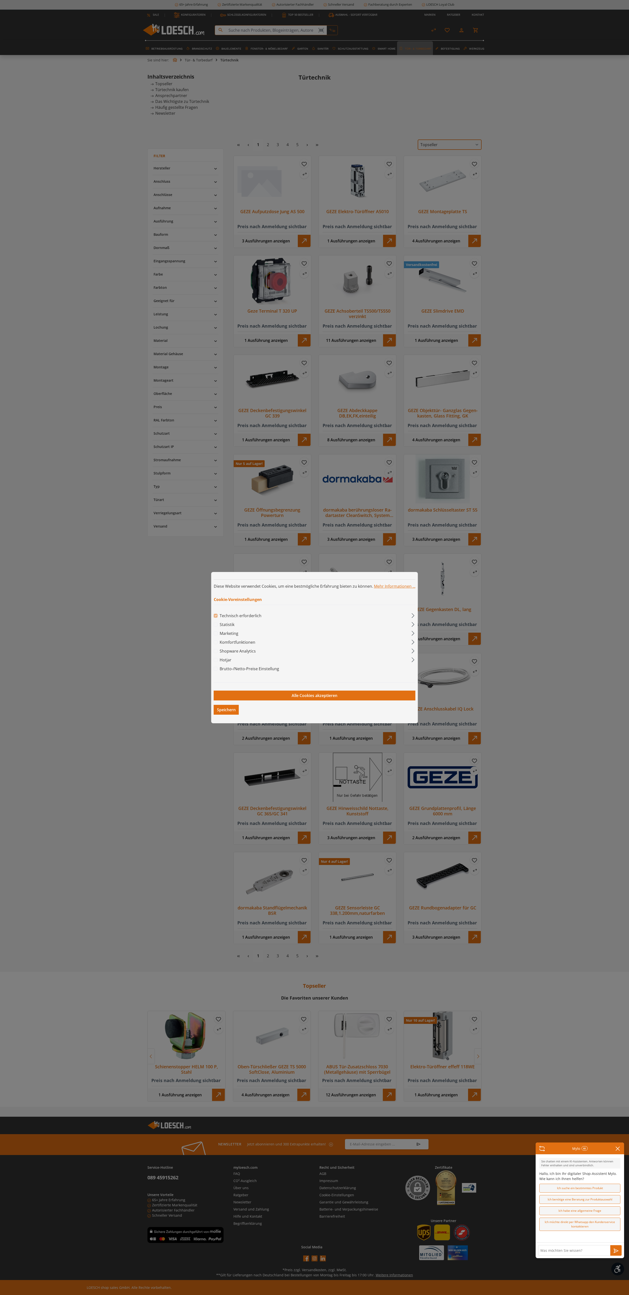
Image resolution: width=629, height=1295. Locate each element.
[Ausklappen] (413, 615)
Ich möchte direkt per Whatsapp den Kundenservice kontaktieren (580, 1224)
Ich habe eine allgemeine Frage (579, 1211)
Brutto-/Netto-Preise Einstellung (249, 668)
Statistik (227, 624)
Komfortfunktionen (237, 642)
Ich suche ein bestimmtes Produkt (580, 1188)
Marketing (229, 633)
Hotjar (225, 660)
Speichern (226, 709)
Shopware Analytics (238, 651)
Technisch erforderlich (240, 615)
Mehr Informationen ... (394, 586)
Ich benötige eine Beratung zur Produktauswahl (580, 1199)
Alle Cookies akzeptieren (314, 695)
